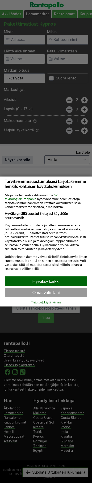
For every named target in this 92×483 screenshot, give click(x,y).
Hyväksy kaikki (46, 281)
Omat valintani (46, 292)
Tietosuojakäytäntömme (46, 302)
